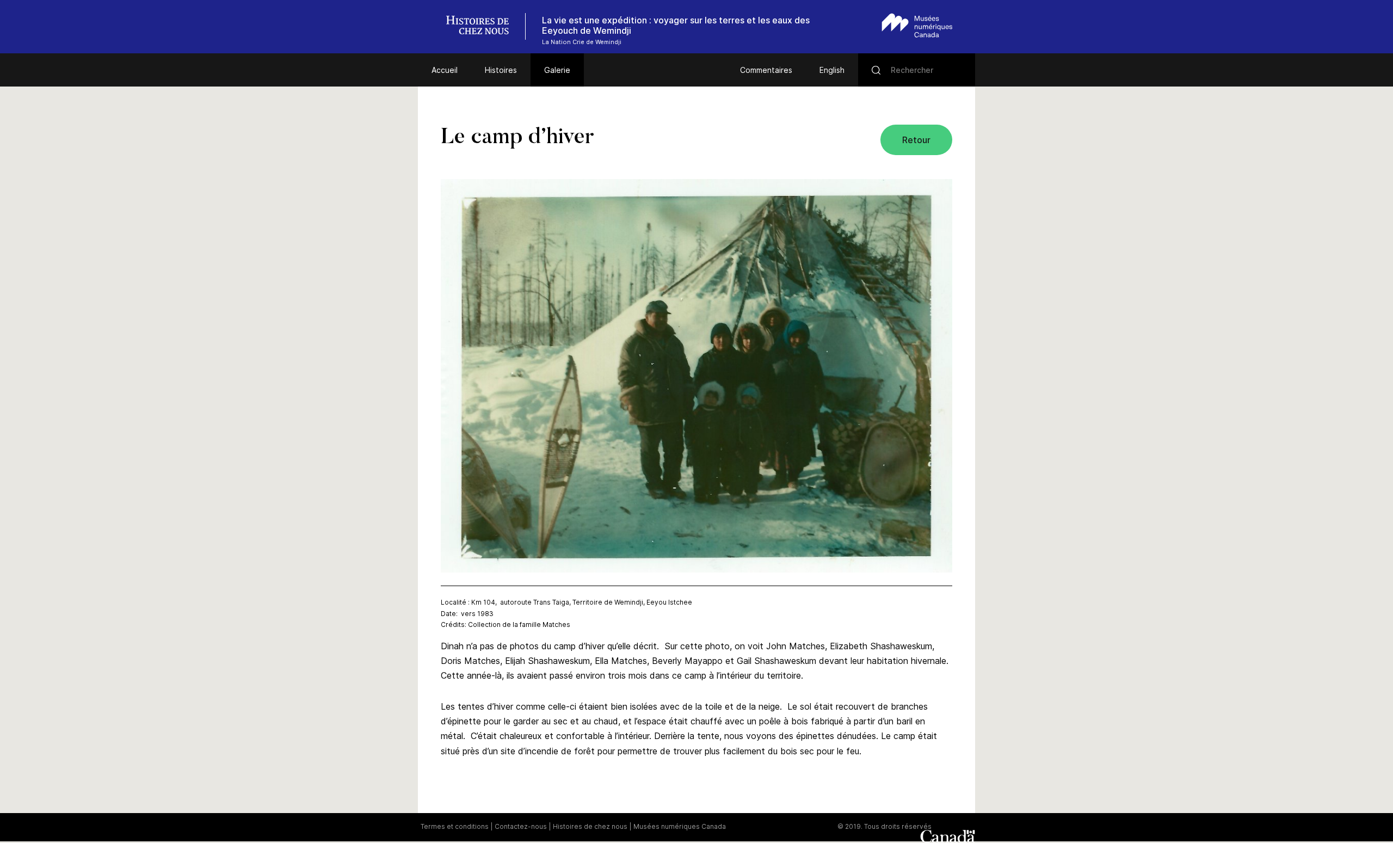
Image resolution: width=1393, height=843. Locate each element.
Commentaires (766, 70)
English (832, 70)
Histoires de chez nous (590, 826)
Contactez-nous (521, 826)
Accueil (445, 70)
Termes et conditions (455, 826)
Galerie (557, 70)
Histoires (501, 70)
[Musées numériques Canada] (917, 25)
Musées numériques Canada (679, 826)
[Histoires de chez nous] (483, 26)
